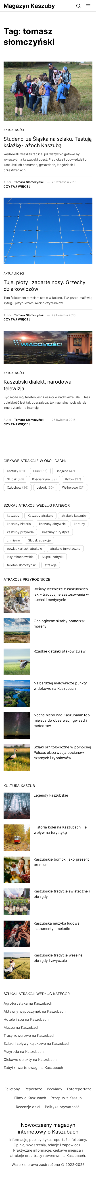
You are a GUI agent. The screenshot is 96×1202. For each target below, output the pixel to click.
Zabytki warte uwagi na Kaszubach (33, 1067)
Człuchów (17, 487)
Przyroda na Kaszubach (24, 1051)
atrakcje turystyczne (65, 548)
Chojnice (65, 471)
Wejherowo (73, 487)
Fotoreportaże (79, 1089)
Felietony (12, 1089)
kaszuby (13, 515)
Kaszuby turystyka (55, 532)
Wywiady (54, 1089)
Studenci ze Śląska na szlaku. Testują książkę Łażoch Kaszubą (48, 142)
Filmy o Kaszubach (30, 1098)
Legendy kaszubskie (51, 795)
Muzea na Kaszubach (21, 1027)
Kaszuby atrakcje (40, 515)
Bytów (73, 479)
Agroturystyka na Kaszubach (28, 1003)
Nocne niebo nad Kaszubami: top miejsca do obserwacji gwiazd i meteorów (62, 720)
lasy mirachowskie (20, 557)
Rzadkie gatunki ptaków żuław (60, 651)
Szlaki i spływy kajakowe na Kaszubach (37, 1043)
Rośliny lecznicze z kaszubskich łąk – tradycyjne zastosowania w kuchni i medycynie (61, 594)
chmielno (13, 540)
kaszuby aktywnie (52, 524)
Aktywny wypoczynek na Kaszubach (34, 1011)
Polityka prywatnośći (62, 1107)
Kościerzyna (44, 479)
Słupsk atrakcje (39, 540)
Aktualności (14, 130)
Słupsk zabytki (52, 557)
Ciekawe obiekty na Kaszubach (30, 1059)
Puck (40, 471)
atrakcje (50, 565)
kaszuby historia (19, 524)
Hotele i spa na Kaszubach (26, 1019)
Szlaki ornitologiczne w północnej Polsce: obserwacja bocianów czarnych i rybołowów (62, 752)
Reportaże (33, 1089)
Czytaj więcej (17, 186)
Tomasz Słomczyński (29, 182)
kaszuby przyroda (20, 532)
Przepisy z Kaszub (66, 1098)
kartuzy (79, 524)
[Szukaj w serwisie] (78, 5)
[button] (88, 5)
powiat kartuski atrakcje (24, 548)
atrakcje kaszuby (74, 515)
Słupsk (15, 479)
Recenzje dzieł (28, 1107)
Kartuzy (16, 471)
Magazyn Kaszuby (29, 5)
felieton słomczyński (21, 565)
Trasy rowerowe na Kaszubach (29, 1035)
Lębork (45, 487)
